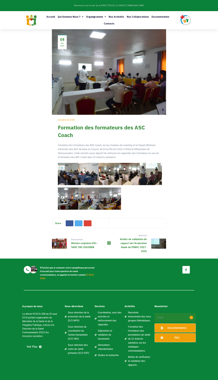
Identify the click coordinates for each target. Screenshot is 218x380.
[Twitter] (78, 223)
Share (58, 223)
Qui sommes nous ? (69, 16)
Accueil (50, 16)
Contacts (109, 23)
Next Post (143, 235)
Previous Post (77, 239)
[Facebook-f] (186, 269)
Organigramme (94, 16)
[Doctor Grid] (109, 243)
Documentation (160, 16)
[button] (34, 346)
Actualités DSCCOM (66, 120)
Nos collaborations (138, 16)
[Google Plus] (88, 223)
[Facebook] (69, 223)
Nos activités (116, 16)
